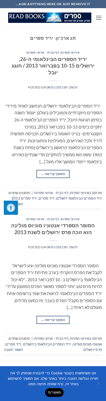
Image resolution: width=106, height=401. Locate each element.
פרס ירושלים (92, 349)
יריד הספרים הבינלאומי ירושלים (79, 198)
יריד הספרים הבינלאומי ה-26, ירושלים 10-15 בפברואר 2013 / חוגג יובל (53, 66)
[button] (98, 17)
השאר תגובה (13, 349)
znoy (73, 87)
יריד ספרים (47, 198)
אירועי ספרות (70, 52)
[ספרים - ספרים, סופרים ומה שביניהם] (49, 18)
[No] (98, 385)
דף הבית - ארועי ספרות (42, 52)
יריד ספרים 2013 (24, 198)
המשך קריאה (53, 174)
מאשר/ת (54, 392)
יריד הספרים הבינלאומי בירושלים (47, 344)
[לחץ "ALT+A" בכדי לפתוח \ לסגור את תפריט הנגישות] (11, 208)
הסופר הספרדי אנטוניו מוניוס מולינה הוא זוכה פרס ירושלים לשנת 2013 (53, 228)
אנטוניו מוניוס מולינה (87, 344)
